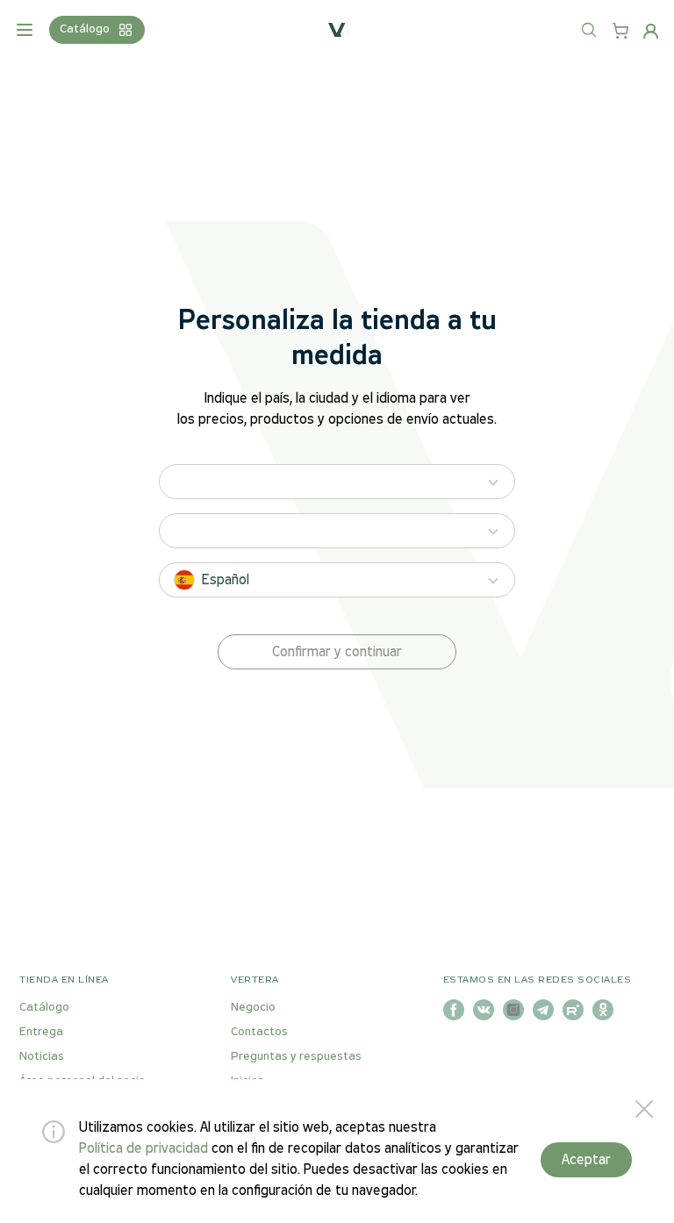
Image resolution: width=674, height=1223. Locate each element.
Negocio (253, 1007)
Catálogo (44, 1007)
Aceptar (586, 1160)
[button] (337, 651)
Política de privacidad (143, 1148)
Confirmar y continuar (337, 652)
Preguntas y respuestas (296, 1056)
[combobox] (606, 41)
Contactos (259, 1032)
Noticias (41, 1056)
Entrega (41, 1032)
